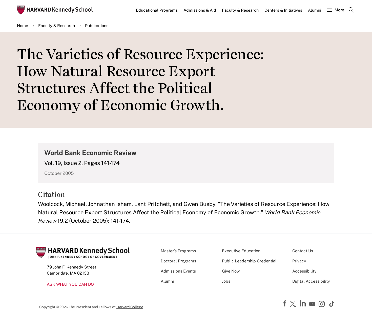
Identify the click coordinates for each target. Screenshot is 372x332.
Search (351, 10)
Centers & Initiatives (283, 10)
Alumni (314, 10)
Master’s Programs (178, 250)
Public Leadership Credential (249, 261)
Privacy (299, 261)
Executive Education (241, 250)
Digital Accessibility (311, 281)
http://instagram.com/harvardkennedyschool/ (322, 304)
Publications (96, 25)
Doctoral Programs (178, 261)
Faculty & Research (240, 10)
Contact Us (302, 250)
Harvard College (129, 307)
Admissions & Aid (199, 10)
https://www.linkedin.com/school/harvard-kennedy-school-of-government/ (303, 303)
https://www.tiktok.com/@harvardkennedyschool (332, 303)
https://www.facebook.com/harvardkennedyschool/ (285, 303)
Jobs (226, 281)
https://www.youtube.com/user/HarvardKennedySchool (313, 304)
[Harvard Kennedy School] (56, 10)
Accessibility (304, 271)
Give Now (231, 271)
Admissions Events (178, 271)
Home (22, 25)
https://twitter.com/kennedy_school (294, 304)
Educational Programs (157, 10)
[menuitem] (157, 12)
